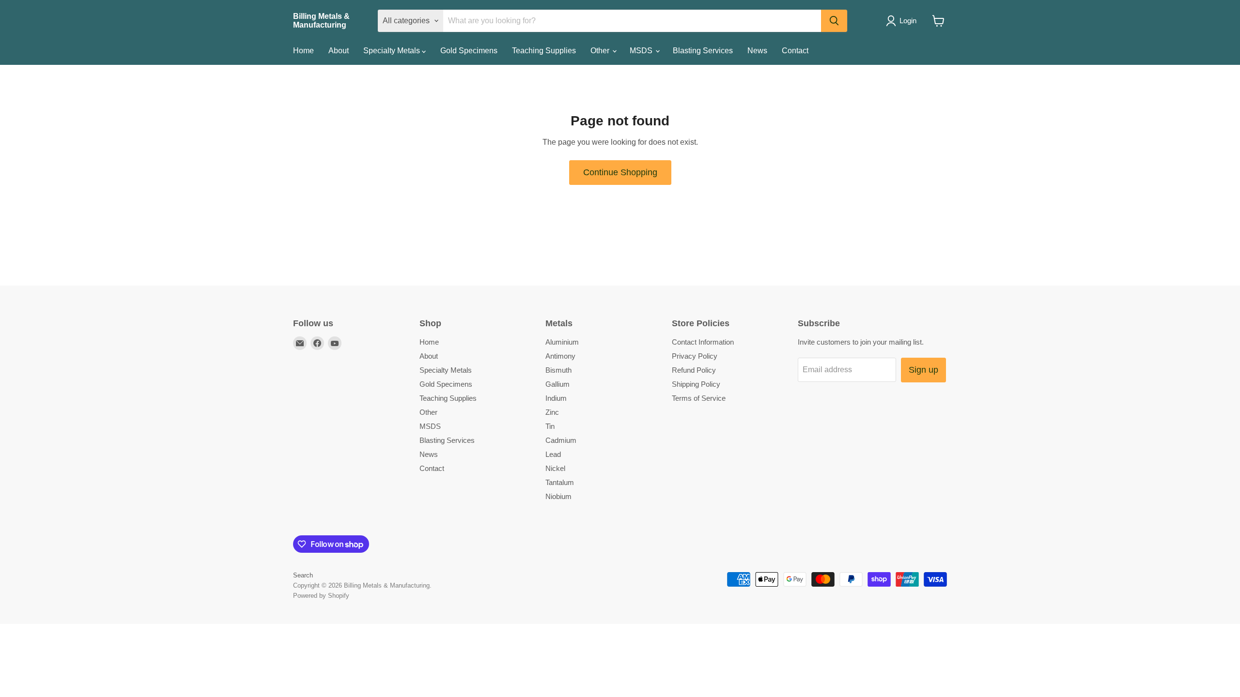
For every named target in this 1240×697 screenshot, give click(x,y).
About (338, 50)
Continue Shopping (620, 172)
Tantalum (559, 482)
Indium (556, 398)
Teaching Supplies (544, 50)
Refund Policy (694, 370)
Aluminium (562, 342)
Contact (795, 50)
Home (303, 50)
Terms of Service (699, 398)
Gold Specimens (468, 50)
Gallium (557, 384)
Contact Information (703, 342)
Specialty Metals (392, 50)
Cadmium (560, 440)
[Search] (834, 21)
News (757, 50)
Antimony (560, 356)
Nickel (555, 468)
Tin (550, 426)
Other (600, 50)
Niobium (558, 496)
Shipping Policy (696, 384)
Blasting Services (703, 50)
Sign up (923, 370)
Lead (553, 454)
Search (303, 575)
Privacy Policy (694, 356)
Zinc (552, 412)
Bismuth (558, 370)
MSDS (642, 50)
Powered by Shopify (321, 595)
